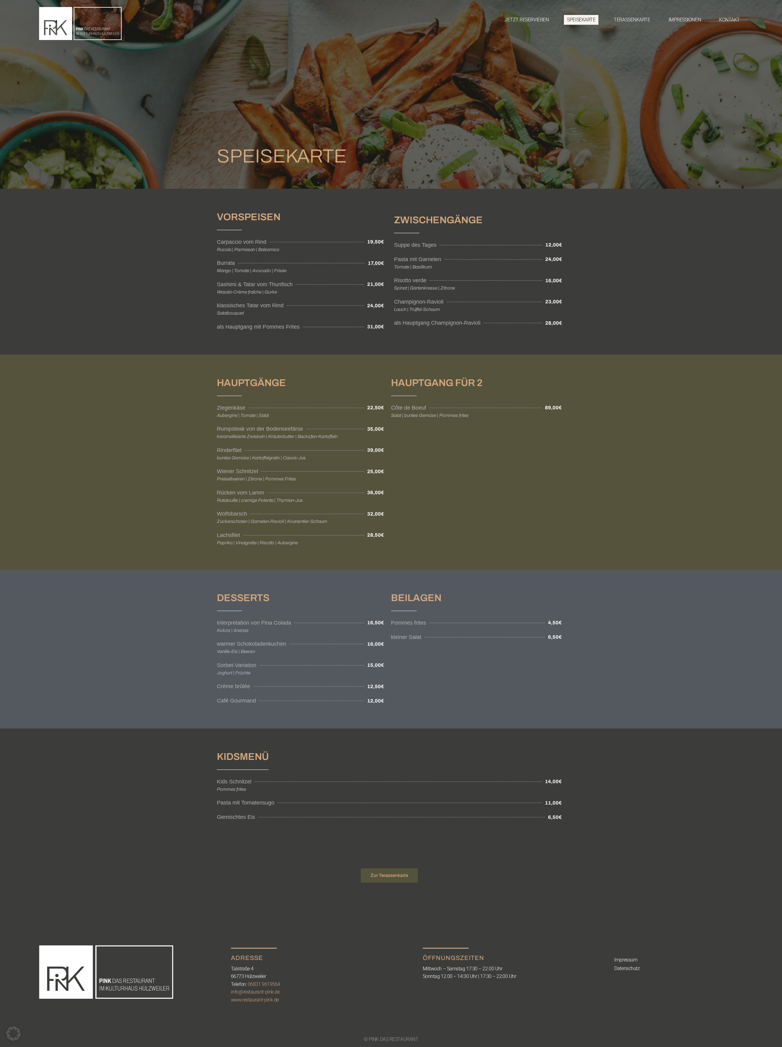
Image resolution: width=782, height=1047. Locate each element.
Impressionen (685, 20)
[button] (13, 1033)
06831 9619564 (264, 984)
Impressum (625, 960)
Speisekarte (581, 20)
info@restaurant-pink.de (255, 992)
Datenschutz (627, 968)
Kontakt (729, 20)
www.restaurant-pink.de (255, 1000)
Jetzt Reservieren (527, 20)
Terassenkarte (632, 20)
